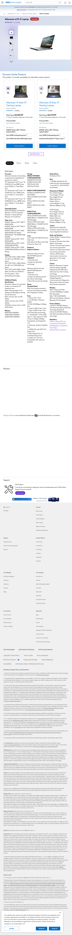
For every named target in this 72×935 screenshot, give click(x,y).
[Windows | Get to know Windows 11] (22, 499)
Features (19, 163)
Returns (6, 549)
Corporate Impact (41, 599)
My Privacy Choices (10, 660)
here (60, 760)
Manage (11, 928)
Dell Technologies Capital (42, 584)
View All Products (35, 154)
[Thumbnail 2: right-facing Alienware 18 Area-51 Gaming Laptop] (41, 92)
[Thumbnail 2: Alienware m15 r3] (11, 37)
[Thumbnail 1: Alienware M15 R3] (11, 32)
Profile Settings (40, 518)
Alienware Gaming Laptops (29, 13)
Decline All (41, 928)
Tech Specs (10, 163)
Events (38, 622)
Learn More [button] (9, 123)
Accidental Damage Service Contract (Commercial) (40, 710)
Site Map (6, 510)
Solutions (6, 584)
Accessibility (7, 664)
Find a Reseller (7, 618)
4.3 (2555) (16, 22)
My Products (39, 522)
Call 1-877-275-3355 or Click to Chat (42, 9)
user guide (41, 718)
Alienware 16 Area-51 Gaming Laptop (16, 104)
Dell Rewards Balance (42, 530)
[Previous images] (11, 28)
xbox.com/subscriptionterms (13, 745)
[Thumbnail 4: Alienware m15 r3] (11, 49)
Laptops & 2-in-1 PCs (13, 13)
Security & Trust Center (42, 638)
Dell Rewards (39, 618)
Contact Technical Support (11, 545)
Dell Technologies (9, 649)
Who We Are (39, 576)
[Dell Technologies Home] (14, 2)
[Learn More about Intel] (54, 499)
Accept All (54, 928)
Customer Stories (40, 603)
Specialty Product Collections (44, 630)
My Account (39, 511)
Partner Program (8, 626)
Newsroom (39, 591)
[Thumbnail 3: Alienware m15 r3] (11, 43)
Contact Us (39, 545)
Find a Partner (7, 615)
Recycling (38, 595)
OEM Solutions (8, 622)
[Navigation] (2, 2)
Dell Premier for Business (26, 649)
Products (6, 580)
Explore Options (19, 146)
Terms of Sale (28, 655)
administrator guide (18, 720)
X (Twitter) (39, 549)
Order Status (39, 515)
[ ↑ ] (21, 701)
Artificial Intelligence (9, 576)
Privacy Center (40, 634)
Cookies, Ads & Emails (30, 660)
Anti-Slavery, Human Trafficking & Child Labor (29, 664)
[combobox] (42, 2)
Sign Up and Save (22, 9)
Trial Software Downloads (43, 641)
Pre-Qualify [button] (17, 123)
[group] (44, 43)
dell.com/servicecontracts (13, 701)
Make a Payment (40, 526)
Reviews (27, 163)
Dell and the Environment (58, 330)
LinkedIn (38, 553)
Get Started (20, 493)
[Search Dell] (60, 2)
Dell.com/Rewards (21, 910)
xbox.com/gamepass (39, 746)
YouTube (38, 561)
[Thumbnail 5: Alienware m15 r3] (11, 54)
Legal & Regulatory (47, 660)
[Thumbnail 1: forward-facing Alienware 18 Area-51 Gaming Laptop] (41, 88)
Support (35, 163)
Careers (38, 580)
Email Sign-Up (39, 626)
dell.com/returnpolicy (43, 675)
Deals (5, 591)
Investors (38, 588)
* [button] (11, 310)
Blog (37, 615)
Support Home (7, 542)
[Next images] (11, 61)
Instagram (39, 557)
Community (39, 542)
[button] (65, 2)
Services (6, 588)
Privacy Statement (42, 655)
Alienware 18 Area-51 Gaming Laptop (49, 104)
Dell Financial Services (45, 649)
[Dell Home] (4, 14)
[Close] (60, 913)
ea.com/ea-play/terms (52, 746)
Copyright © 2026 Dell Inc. (12, 655)
